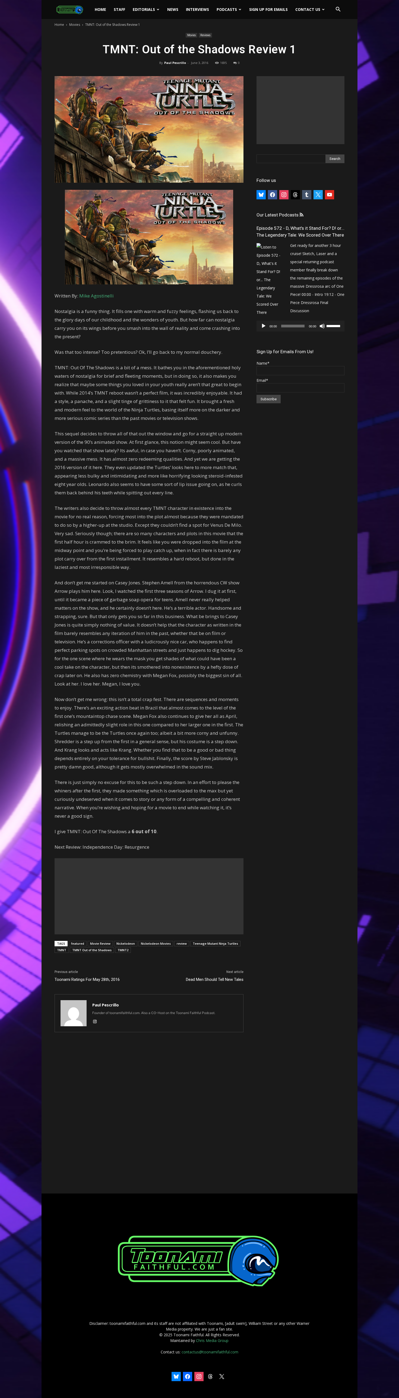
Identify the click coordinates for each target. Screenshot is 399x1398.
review (182, 943)
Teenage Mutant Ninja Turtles (215, 943)
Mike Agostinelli (96, 296)
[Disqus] (149, 1113)
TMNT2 (123, 950)
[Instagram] (96, 1022)
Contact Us (307, 9)
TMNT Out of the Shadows (92, 950)
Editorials (144, 9)
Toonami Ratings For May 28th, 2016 (87, 979)
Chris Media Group (212, 1340)
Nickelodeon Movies (156, 943)
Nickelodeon (125, 943)
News (172, 9)
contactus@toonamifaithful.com (210, 1351)
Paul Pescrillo (175, 63)
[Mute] (322, 326)
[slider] (334, 325)
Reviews (205, 35)
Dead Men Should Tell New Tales (214, 979)
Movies (74, 24)
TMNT (61, 950)
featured (77, 943)
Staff (119, 9)
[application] (300, 326)
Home (100, 9)
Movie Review (100, 943)
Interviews (197, 9)
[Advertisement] (149, 896)
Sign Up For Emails (268, 9)
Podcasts (227, 9)
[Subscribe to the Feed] (301, 215)
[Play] (263, 326)
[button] (337, 10)
